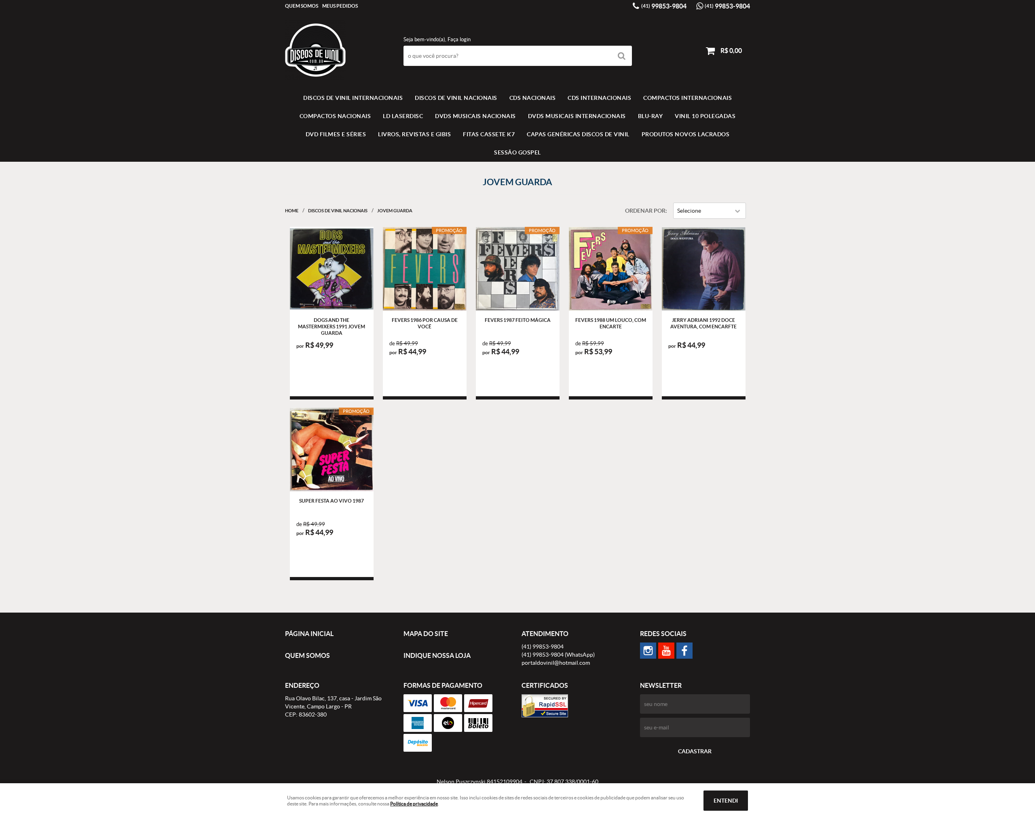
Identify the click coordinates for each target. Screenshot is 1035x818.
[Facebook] (684, 651)
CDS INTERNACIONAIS (599, 98)
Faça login (459, 39)
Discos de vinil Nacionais (456, 98)
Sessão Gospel (517, 152)
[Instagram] (648, 651)
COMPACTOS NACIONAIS (335, 116)
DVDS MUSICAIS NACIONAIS (475, 116)
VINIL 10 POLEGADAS (705, 116)
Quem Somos (301, 5)
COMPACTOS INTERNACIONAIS (687, 98)
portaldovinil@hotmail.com (556, 662)
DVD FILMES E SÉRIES (336, 134)
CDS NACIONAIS (532, 98)
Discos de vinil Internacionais (353, 98)
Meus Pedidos (340, 5)
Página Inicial (309, 633)
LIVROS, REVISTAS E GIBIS (414, 134)
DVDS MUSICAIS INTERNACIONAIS (577, 116)
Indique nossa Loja (437, 655)
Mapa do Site (425, 633)
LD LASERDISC (403, 116)
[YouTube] (666, 651)
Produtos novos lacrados (686, 134)
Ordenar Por (645, 210)
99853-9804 (663, 6)
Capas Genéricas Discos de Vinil (578, 134)
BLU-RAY (650, 116)
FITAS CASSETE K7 (489, 134)
